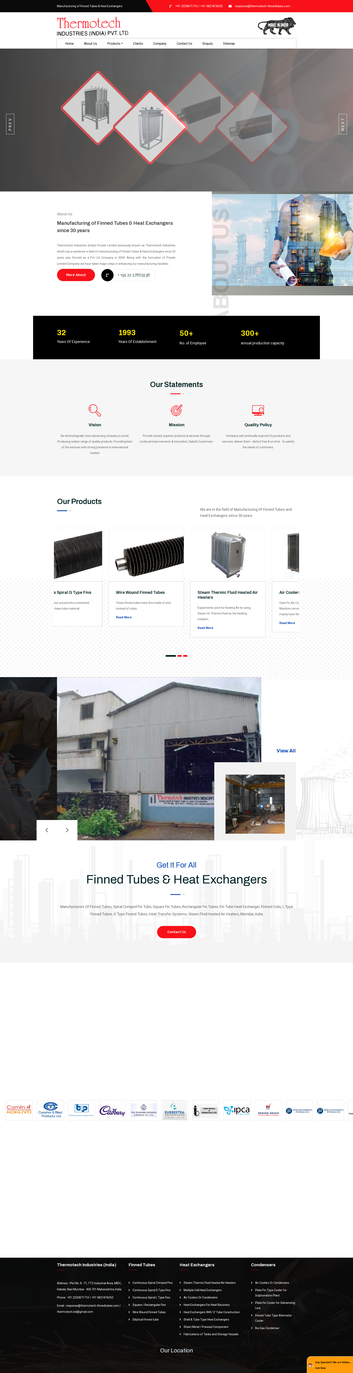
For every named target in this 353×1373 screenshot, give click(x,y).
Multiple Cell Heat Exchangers (203, 1290)
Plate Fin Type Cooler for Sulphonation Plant (271, 1292)
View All (286, 750)
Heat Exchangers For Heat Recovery (207, 1304)
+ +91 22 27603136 (134, 275)
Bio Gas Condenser (267, 1328)
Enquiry (207, 44)
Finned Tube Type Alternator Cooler (273, 1318)
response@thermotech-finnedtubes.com (262, 6)
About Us (90, 44)
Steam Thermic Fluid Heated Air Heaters (210, 1282)
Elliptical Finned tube (146, 1319)
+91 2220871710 (186, 6)
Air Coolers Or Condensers (253, 592)
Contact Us (184, 44)
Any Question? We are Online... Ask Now (333, 1365)
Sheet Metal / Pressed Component (206, 1326)
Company (159, 44)
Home (69, 44)
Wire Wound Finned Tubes (89, 592)
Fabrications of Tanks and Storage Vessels (211, 1334)
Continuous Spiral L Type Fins (151, 1297)
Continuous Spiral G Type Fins (152, 1290)
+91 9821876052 (211, 6)
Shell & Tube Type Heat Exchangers (206, 1319)
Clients (138, 44)
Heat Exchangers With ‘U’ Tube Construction (212, 1312)
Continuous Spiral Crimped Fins (153, 1282)
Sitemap (229, 44)
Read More (72, 617)
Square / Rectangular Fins (149, 1304)
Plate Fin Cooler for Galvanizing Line (275, 1305)
